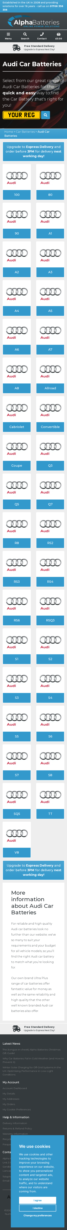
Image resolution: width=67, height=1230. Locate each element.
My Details (9, 1093)
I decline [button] (38, 1208)
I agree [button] (38, 1200)
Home (8, 131)
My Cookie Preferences (17, 1109)
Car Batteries (25, 131)
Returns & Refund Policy (17, 1128)
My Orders (9, 1104)
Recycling (8, 1139)
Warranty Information (15, 1133)
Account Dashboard (15, 1088)
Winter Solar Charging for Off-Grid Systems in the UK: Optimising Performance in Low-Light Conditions (32, 1071)
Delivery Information (15, 1123)
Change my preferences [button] (38, 1215)
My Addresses (11, 1098)
